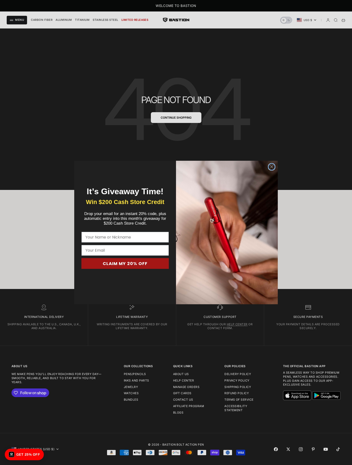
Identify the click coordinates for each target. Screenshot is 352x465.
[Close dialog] (271, 167)
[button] (24, 454)
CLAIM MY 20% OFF (125, 263)
